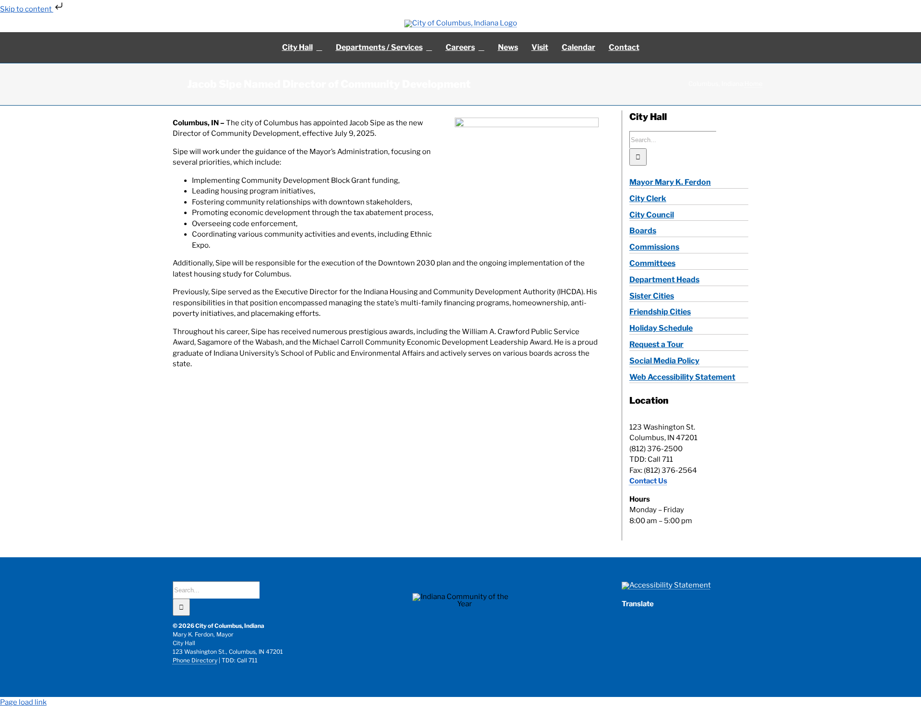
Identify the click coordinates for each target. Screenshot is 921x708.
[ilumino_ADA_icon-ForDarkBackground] (666, 585)
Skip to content (26, 9)
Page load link (23, 702)
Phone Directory (195, 660)
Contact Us (648, 481)
